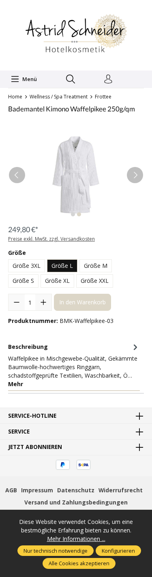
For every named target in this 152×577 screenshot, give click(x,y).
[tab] (74, 365)
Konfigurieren (118, 550)
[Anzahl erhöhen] (43, 302)
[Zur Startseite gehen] (76, 34)
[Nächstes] (135, 175)
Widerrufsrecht (120, 490)
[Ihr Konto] (108, 79)
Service (19, 431)
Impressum (37, 490)
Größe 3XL (27, 265)
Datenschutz (75, 490)
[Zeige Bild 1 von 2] (73, 214)
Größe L (62, 265)
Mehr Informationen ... (76, 539)
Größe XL (57, 280)
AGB (11, 490)
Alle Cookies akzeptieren (79, 563)
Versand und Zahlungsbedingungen (76, 502)
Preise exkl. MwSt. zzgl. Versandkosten (51, 238)
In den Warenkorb (82, 302)
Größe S (23, 280)
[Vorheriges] (17, 175)
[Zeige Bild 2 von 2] (79, 214)
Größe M (95, 265)
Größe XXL (95, 280)
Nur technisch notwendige (56, 550)
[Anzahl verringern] (17, 302)
